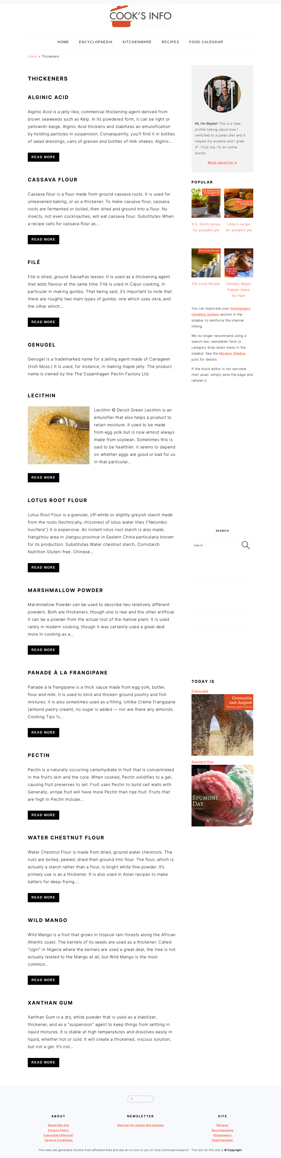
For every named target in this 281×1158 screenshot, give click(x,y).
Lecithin (42, 396)
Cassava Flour (53, 180)
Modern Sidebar (232, 353)
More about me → (222, 162)
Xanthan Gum (50, 1003)
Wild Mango (48, 920)
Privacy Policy (58, 1130)
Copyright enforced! (58, 1135)
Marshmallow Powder (65, 590)
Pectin (39, 755)
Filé (34, 262)
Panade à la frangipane (68, 673)
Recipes (223, 1125)
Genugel (42, 345)
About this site (58, 1125)
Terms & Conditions (58, 1140)
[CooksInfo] (140, 29)
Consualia (200, 691)
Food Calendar (222, 1140)
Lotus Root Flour (57, 500)
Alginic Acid (48, 97)
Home (32, 56)
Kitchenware (223, 1135)
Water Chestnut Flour (66, 838)
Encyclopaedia (222, 1130)
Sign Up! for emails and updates (140, 1125)
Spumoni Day (203, 762)
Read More (43, 157)
